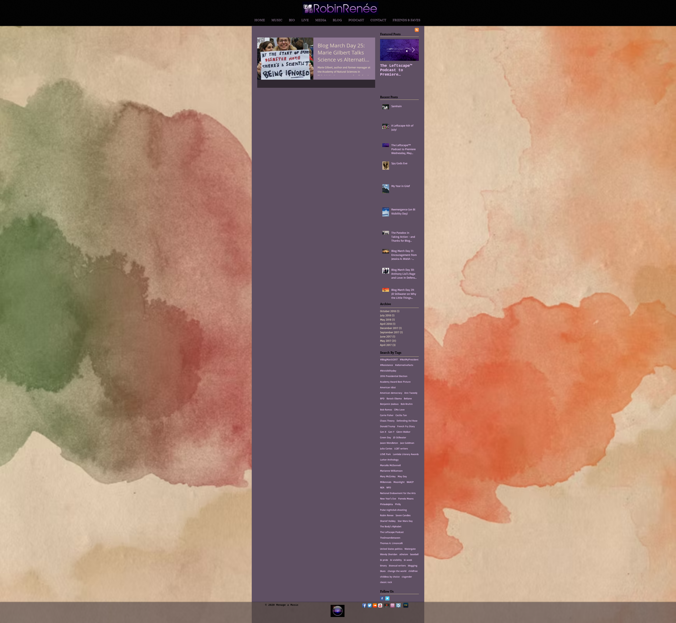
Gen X (383, 431)
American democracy (391, 392)
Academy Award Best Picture (395, 381)
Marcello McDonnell (390, 465)
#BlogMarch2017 (389, 359)
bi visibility (396, 559)
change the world (397, 570)
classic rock (386, 582)
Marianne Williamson (391, 470)
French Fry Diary (406, 426)
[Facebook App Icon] (364, 605)
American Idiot (388, 387)
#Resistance (386, 364)
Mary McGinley (388, 476)
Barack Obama (394, 398)
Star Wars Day (405, 520)
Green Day (385, 437)
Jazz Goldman (407, 442)
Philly (398, 504)
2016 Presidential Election (393, 376)
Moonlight (399, 481)
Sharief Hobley (388, 520)
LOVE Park (385, 454)
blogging (412, 565)
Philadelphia (386, 504)
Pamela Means (406, 498)
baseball (414, 554)
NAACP (410, 481)
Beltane (408, 398)
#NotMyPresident (409, 359)
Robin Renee (386, 515)
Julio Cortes (386, 448)
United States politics (391, 548)
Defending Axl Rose (407, 420)
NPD (388, 487)
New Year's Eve (388, 498)
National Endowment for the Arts (398, 493)
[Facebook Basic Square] (382, 598)
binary (383, 565)
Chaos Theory (387, 420)
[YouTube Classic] (380, 605)
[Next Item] (413, 50)
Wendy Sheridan (388, 554)
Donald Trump (387, 426)
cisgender (407, 576)
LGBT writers (401, 448)
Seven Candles (403, 515)
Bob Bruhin (407, 403)
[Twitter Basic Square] (387, 598)
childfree (413, 570)
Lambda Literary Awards (406, 454)
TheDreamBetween (390, 537)
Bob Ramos (386, 409)
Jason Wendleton (389, 442)
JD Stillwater (399, 437)
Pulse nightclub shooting (393, 509)
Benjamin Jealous (389, 403)
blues (383, 570)
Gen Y (391, 431)
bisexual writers (397, 565)
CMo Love (399, 409)
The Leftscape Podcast (392, 531)
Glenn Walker (403, 431)
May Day (402, 476)
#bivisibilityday (388, 370)
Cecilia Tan (401, 415)
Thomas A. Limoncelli (391, 543)
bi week (408, 559)
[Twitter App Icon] (370, 605)
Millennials (385, 481)
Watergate (410, 548)
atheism (403, 554)
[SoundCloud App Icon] (375, 605)
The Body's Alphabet (390, 526)
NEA (382, 487)
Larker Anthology (389, 459)
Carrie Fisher (386, 415)
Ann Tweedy (410, 392)
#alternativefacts (404, 364)
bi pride (384, 559)
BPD (382, 398)
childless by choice (390, 576)
